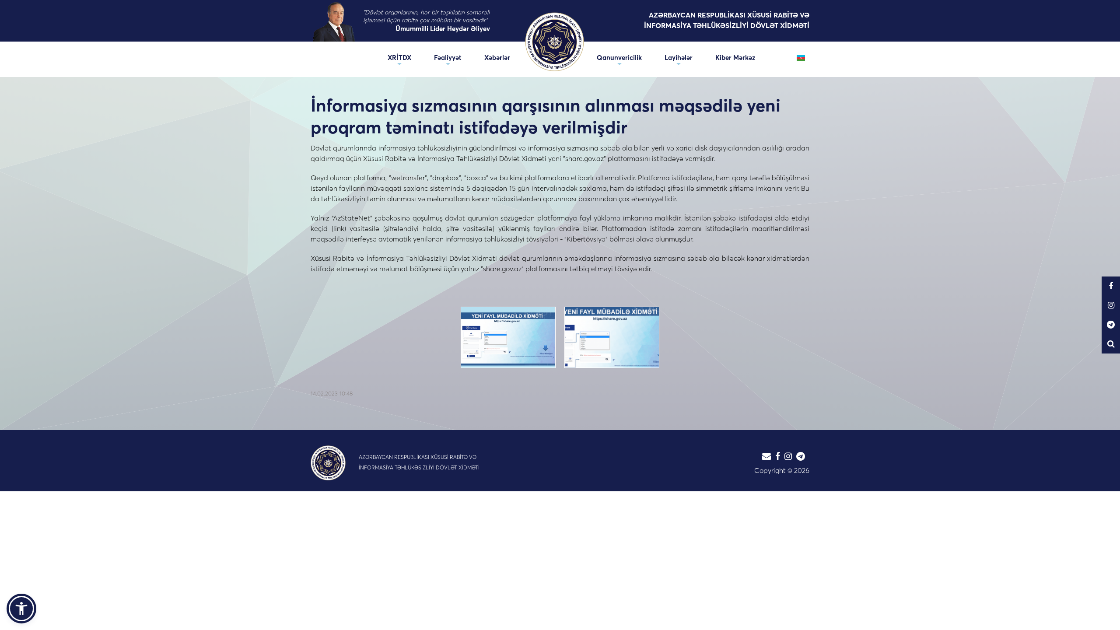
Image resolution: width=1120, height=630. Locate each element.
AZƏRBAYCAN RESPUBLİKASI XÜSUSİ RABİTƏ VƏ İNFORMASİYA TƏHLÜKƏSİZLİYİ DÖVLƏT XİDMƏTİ (726, 20)
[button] (21, 608)
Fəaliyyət (448, 57)
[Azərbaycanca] (801, 57)
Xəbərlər (497, 57)
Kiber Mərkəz (735, 57)
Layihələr (679, 57)
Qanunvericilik (619, 57)
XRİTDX (399, 57)
